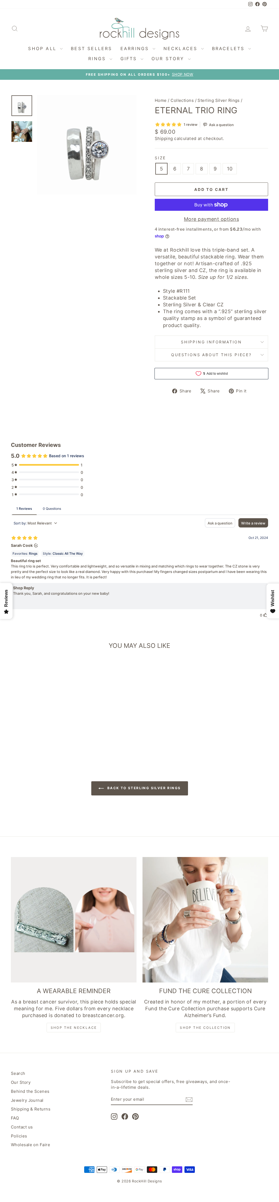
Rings (98, 58)
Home (161, 100)
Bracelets (229, 48)
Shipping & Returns (30, 1109)
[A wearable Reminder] (74, 920)
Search (18, 1073)
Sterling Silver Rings (218, 100)
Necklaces (181, 48)
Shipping (164, 138)
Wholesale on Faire (30, 1144)
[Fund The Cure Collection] (205, 920)
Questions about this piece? (211, 354)
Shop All (43, 48)
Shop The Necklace (74, 1028)
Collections (182, 100)
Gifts (129, 58)
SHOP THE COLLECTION (205, 1028)
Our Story (169, 58)
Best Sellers (91, 48)
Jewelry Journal (27, 1100)
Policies (19, 1136)
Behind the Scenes (30, 1091)
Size (160, 157)
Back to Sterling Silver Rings (143, 788)
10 (229, 169)
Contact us (22, 1127)
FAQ (15, 1118)
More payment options (211, 219)
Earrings (135, 48)
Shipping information (211, 342)
